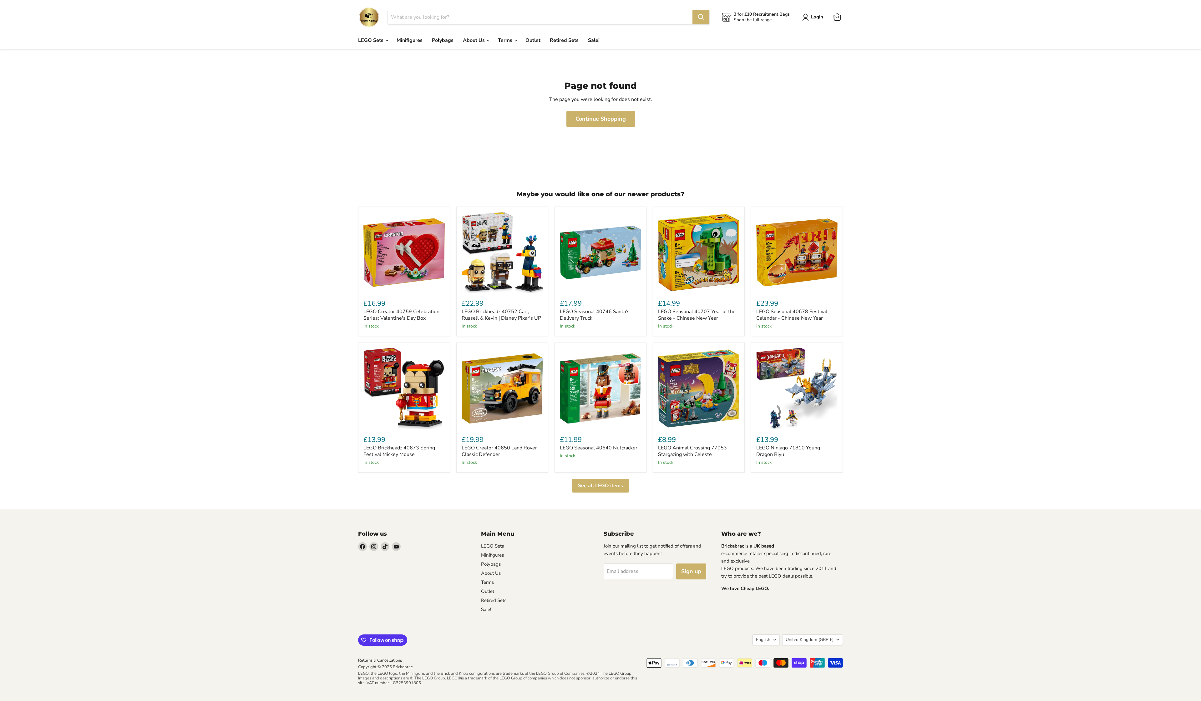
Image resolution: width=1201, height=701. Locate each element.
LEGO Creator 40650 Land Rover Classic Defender (499, 451)
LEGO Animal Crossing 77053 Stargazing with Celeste (692, 451)
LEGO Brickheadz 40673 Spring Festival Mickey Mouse (399, 451)
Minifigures (410, 40)
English (763, 640)
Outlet (532, 40)
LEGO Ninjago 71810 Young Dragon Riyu (788, 451)
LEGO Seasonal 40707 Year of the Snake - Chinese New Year (697, 315)
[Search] (700, 17)
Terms (506, 40)
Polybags (443, 40)
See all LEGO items (600, 485)
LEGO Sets (371, 40)
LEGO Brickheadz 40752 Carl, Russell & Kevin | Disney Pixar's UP (501, 315)
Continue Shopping (600, 119)
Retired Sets (564, 40)
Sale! (594, 40)
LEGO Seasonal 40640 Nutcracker (598, 447)
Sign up (691, 571)
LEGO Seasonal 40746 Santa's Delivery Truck (595, 315)
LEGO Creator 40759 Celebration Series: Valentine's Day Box (401, 315)
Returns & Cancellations (380, 660)
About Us (474, 40)
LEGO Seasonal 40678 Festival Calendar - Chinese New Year (791, 315)
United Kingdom (810, 640)
